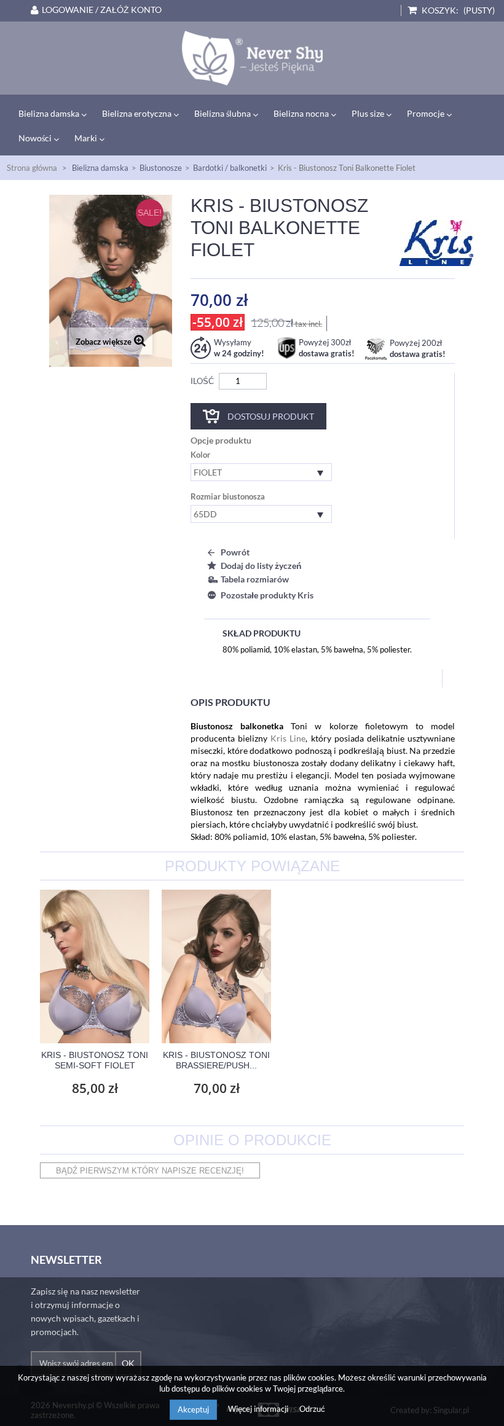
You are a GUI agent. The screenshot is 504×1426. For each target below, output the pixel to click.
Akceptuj (193, 1409)
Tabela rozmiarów (255, 579)
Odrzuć (312, 1409)
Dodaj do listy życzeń (261, 565)
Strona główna (32, 168)
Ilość (202, 381)
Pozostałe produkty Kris (267, 595)
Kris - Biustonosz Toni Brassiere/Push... (216, 1060)
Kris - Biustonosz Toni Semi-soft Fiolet (94, 1060)
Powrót (235, 552)
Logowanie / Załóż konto (102, 10)
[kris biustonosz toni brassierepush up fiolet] (216, 966)
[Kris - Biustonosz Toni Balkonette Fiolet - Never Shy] (252, 58)
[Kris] (436, 242)
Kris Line (287, 738)
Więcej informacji (259, 1409)
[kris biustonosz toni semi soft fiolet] (94, 966)
